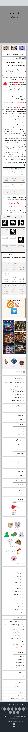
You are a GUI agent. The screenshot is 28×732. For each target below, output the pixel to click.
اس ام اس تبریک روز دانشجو (17, 400)
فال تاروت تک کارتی (19, 582)
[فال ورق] (8, 348)
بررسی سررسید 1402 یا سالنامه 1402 (16, 621)
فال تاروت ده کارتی (19, 600)
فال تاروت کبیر (20, 576)
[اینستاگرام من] (12, 709)
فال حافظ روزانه (20, 659)
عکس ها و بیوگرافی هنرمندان (17, 698)
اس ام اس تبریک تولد (19, 386)
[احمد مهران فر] (22, 48)
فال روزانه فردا (20, 695)
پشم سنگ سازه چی (20, 641)
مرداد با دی (21, 192)
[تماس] (8, 709)
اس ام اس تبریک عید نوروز (18, 394)
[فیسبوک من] (16, 709)
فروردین (7, 162)
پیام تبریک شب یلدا (20, 665)
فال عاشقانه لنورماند (19, 689)
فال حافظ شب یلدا (20, 662)
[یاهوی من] (23, 709)
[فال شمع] (8, 337)
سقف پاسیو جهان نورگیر (19, 632)
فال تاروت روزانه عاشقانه (18, 606)
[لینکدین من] (10, 712)
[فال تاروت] (20, 325)
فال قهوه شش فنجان (19, 434)
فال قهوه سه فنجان (20, 431)
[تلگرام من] (19, 709)
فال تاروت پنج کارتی (19, 591)
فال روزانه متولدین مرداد (15, 54)
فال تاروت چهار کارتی (19, 588)
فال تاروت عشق (20, 603)
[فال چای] (20, 348)
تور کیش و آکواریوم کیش (18, 644)
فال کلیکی (22, 475)
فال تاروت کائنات (20, 579)
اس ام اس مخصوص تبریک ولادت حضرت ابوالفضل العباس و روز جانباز (15, 390)
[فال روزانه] (8, 325)
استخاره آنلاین (21, 409)
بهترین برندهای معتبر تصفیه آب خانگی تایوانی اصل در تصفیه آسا (14, 625)
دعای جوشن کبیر (20, 462)
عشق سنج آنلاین (20, 484)
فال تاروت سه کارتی (19, 585)
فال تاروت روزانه (20, 573)
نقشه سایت (7, 721)
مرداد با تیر (21, 180)
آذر (22, 164)
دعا (23, 465)
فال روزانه (14, 13)
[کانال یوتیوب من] (14, 712)
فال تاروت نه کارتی (19, 597)
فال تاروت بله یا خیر (19, 609)
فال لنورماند (21, 692)
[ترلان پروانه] (14, 48)
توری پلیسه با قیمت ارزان (18, 629)
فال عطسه (21, 676)
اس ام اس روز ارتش (19, 397)
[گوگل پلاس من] (17, 712)
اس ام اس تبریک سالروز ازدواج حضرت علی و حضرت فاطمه (14, 383)
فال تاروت (22, 612)
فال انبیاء (22, 419)
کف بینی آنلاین (6, 268)
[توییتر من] (4, 709)
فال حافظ (22, 656)
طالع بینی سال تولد (20, 563)
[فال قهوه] (20, 337)
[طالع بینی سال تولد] (14, 541)
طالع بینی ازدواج (14, 268)
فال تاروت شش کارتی (19, 594)
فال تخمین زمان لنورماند (19, 686)
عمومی (17, 371)
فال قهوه (22, 428)
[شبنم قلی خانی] (6, 48)
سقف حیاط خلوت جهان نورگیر (17, 638)
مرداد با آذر (6, 186)
